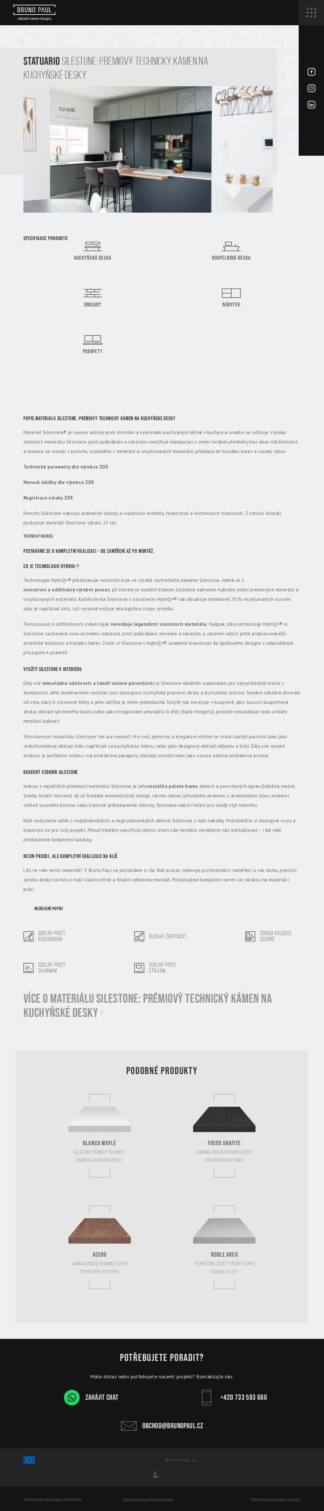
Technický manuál (38, 536)
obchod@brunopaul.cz (172, 1425)
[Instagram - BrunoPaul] (311, 89)
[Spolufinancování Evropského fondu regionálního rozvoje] (29, 1462)
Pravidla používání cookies (276, 1498)
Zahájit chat (102, 1397)
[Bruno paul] (34, 12)
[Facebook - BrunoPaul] (311, 73)
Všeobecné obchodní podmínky (52, 1498)
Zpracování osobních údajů (147, 1498)
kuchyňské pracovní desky (171, 693)
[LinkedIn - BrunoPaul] (311, 106)
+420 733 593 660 (243, 1397)
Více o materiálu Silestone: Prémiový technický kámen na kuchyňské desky (147, 1006)
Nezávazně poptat (48, 909)
